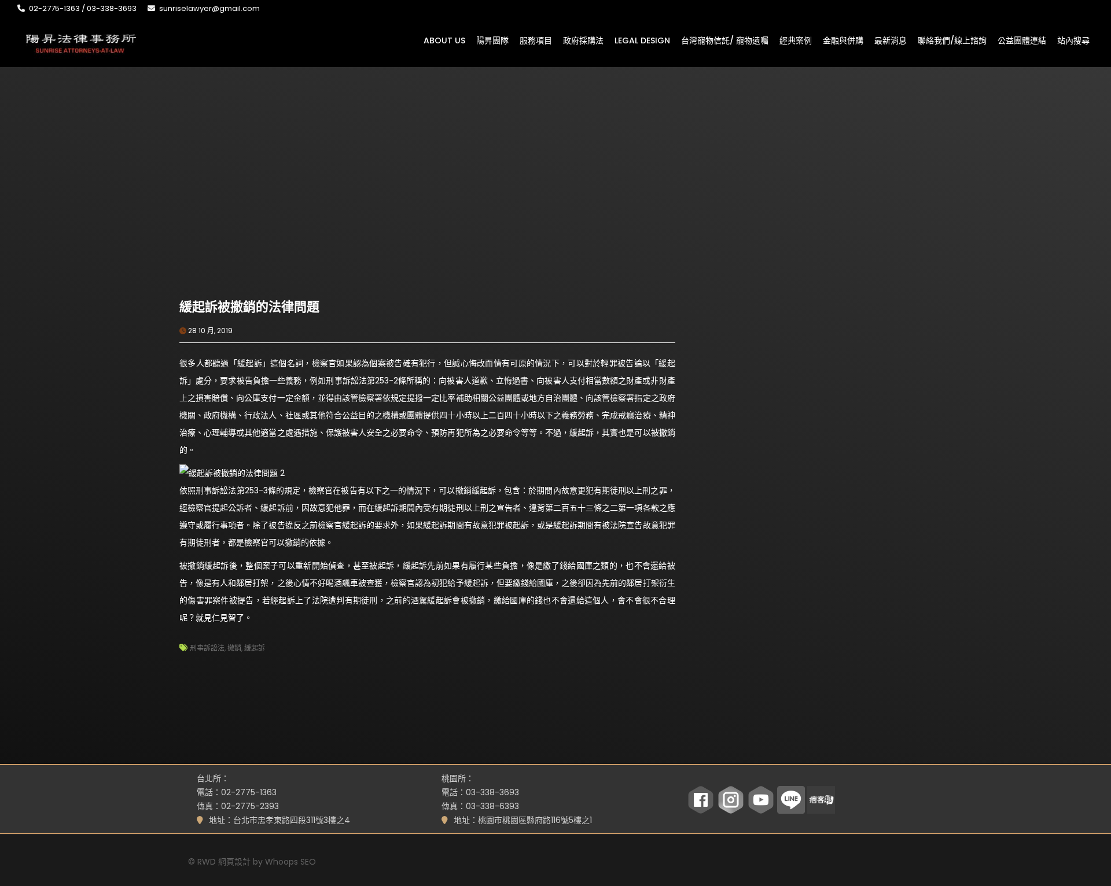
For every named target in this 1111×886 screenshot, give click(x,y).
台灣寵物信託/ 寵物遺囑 (724, 40)
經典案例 (795, 40)
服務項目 (536, 40)
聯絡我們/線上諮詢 (952, 40)
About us (444, 40)
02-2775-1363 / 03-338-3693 (83, 8)
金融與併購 (843, 40)
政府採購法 (583, 40)
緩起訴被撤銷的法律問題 (249, 307)
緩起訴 (254, 648)
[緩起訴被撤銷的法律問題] (303, 217)
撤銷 (234, 648)
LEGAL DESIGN (642, 40)
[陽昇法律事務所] (81, 42)
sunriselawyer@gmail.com (209, 8)
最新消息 (890, 40)
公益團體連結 (1022, 40)
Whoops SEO (290, 861)
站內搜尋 (1073, 40)
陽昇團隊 (492, 40)
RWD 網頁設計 (224, 861)
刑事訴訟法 (207, 648)
